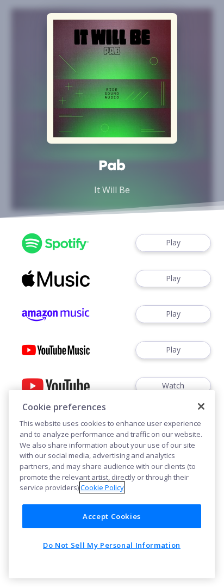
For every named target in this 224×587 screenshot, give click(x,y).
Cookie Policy (102, 487)
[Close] (201, 406)
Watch (173, 385)
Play (173, 242)
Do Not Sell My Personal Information (112, 545)
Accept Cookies (112, 516)
